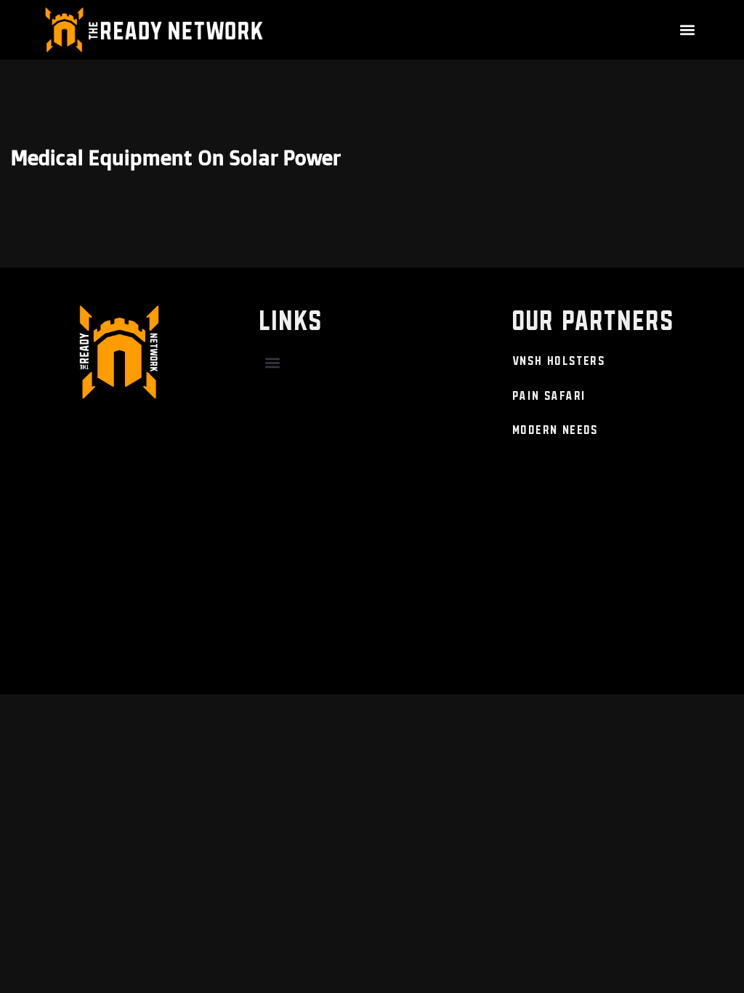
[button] (688, 29)
